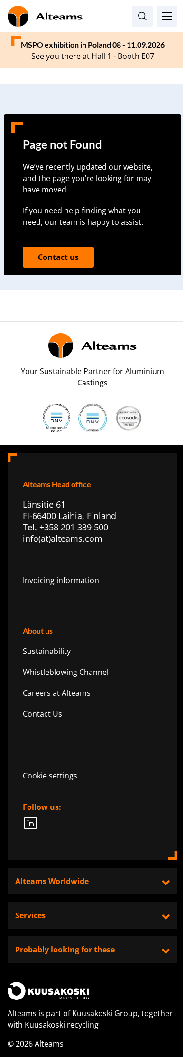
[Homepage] (92, 16)
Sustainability (47, 651)
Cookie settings (50, 775)
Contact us (58, 257)
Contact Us (42, 714)
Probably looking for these (65, 949)
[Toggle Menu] (167, 16)
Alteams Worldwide (52, 881)
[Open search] (142, 16)
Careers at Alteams (57, 693)
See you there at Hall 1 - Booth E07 (92, 56)
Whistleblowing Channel (66, 672)
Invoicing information (61, 580)
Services (30, 915)
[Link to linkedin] (33, 823)
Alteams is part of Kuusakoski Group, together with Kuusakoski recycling (90, 1019)
